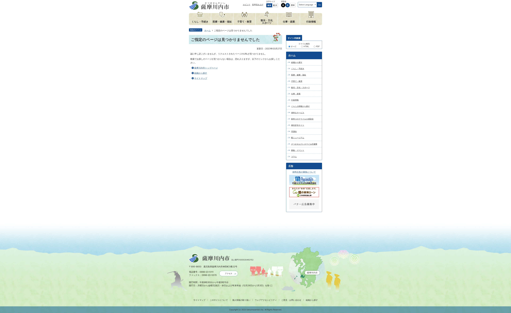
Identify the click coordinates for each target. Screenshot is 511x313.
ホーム (207, 30)
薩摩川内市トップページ (206, 68)
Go (319, 5)
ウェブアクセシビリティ (266, 300)
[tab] (294, 38)
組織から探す (200, 73)
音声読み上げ (257, 4)
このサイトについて (219, 300)
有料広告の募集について (304, 172)
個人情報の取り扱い (241, 300)
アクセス (228, 273)
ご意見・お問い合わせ (291, 300)
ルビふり (246, 4)
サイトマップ (200, 78)
